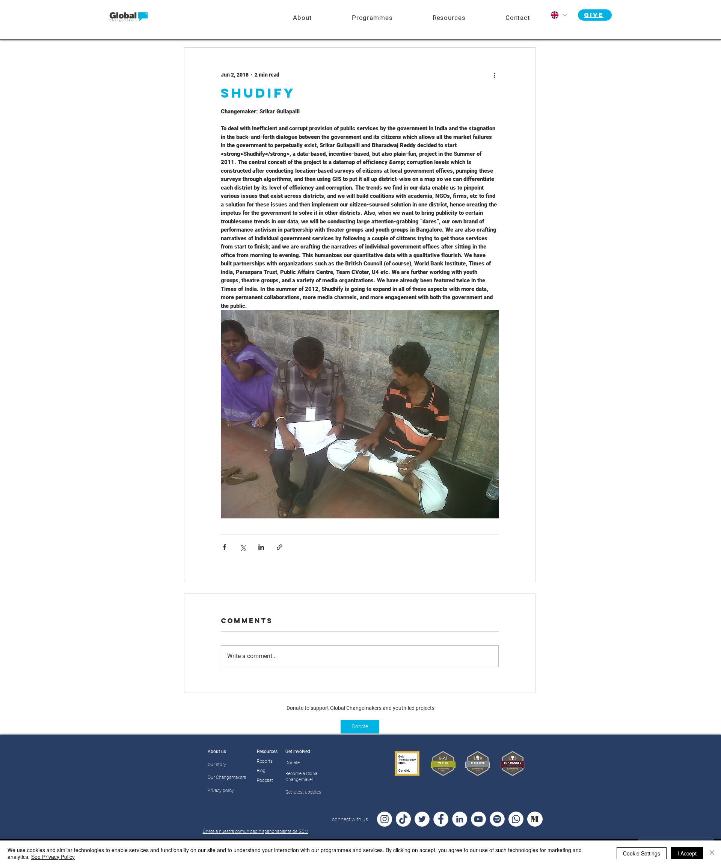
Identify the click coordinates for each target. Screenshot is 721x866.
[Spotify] (497, 819)
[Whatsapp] (515, 819)
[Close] (711, 853)
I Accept (687, 853)
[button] (372, 17)
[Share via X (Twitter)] (242, 547)
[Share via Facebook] (224, 547)
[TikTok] (403, 819)
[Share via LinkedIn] (261, 547)
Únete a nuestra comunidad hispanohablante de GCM (255, 831)
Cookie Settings (641, 853)
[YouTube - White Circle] (478, 819)
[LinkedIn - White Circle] (459, 819)
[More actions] (494, 74)
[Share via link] (279, 547)
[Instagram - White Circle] (384, 819)
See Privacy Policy (53, 856)
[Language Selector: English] (558, 15)
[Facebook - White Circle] (440, 819)
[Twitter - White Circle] (422, 819)
